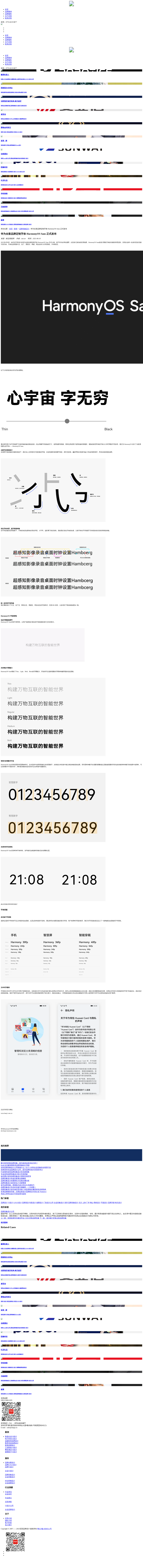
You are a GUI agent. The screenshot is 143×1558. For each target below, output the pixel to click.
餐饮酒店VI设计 (11, 1450)
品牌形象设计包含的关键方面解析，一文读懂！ (18, 1187)
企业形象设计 (59, 1202)
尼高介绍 (8, 1518)
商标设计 (97, 1202)
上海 (84, 1202)
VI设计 (10, 1202)
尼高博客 (8, 1502)
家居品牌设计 (10, 1445)
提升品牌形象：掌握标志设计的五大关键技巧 (17, 1185)
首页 (6, 9)
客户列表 (8, 1523)
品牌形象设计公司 (7, 1211)
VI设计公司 (9, 1506)
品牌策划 (25, 1202)
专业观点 (8, 1498)
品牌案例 (8, 11)
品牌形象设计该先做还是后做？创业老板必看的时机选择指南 (23, 1189)
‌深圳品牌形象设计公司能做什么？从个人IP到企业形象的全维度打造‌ (26, 1167)
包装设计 (32, 1202)
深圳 (66, 1202)
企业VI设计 (9, 1471)
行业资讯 (8, 1492)
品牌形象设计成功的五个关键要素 (13, 1183)
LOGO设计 (18, 1202)
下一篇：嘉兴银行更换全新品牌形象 (53, 1218)
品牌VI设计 (9, 1467)
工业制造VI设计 (11, 1447)
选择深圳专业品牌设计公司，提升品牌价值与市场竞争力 (22, 1170)
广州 (88, 1202)
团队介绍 (8, 1520)
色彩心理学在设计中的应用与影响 (13, 1194)
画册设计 (39, 1202)
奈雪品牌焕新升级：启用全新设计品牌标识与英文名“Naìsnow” (24, 1191)
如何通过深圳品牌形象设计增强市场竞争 (16, 1176)
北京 (80, 1202)
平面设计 (104, 1202)
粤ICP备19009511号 (44, 1529)
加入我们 (8, 1525)
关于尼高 (8, 16)
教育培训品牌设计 (11, 1443)
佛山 (91, 1202)
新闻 (15, 229)
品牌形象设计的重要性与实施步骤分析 (15, 1181)
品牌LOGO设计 (11, 1465)
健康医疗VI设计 (11, 1452)
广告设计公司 (48, 1202)
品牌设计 (4, 1202)
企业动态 (8, 1494)
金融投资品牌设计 (11, 1441)
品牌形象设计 (24, 229)
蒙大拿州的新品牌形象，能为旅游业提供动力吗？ (19, 1163)
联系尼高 (8, 18)
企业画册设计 (10, 1483)
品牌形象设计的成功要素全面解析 (13, 1178)
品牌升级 (111, 1202)
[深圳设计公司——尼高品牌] (71, 6)
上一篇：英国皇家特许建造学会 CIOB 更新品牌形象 (20, 1218)
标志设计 (118, 1202)
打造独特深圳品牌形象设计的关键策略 (15, 1172)
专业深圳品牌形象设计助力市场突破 (14, 1174)
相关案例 (4, 1222)
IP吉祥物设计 (10, 1481)
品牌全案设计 (10, 1462)
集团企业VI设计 (11, 1436)
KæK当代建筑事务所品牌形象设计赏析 (15, 1165)
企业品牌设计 (10, 1509)
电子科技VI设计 (11, 1439)
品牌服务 (8, 14)
